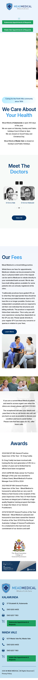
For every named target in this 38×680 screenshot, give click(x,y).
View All (19, 218)
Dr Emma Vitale (10, 203)
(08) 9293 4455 (13, 609)
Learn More (9, 332)
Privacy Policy (7, 673)
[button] (21, 182)
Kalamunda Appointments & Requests (17, 22)
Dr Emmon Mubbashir (27, 203)
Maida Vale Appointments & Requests (17, 30)
